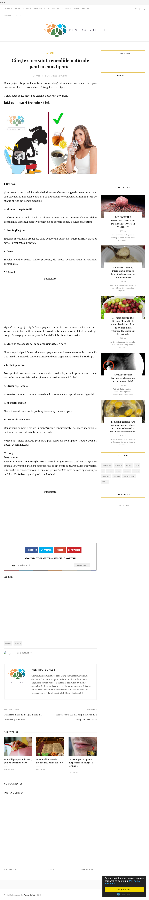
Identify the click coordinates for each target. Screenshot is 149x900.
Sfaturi (56, 8)
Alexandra (106, 465)
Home (51, 869)
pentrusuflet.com (34, 461)
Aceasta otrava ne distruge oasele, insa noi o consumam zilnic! (123, 378)
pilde (118, 471)
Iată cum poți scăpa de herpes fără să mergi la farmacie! (81, 762)
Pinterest (75, 550)
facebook (51, 474)
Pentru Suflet (29, 895)
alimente (118, 465)
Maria (110, 471)
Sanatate (66, 8)
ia (103, 471)
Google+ (60, 550)
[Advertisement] (50, 301)
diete (137, 465)
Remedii (85, 8)
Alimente (8, 8)
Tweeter (48, 550)
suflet (105, 481)
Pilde (17, 8)
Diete (76, 8)
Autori (26, 8)
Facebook (32, 550)
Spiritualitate (40, 8)
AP (9, 654)
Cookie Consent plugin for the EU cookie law (124, 894)
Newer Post (88, 869)
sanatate (106, 476)
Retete (19, 16)
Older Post (12, 869)
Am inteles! (124, 889)
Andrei (50, 53)
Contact (8, 16)
